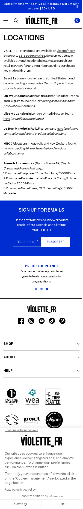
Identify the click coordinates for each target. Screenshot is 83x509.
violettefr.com (66, 51)
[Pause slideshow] (77, 6)
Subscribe (56, 241)
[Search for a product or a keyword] (16, 20)
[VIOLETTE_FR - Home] (41, 20)
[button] (77, 20)
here (6, 83)
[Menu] (6, 20)
